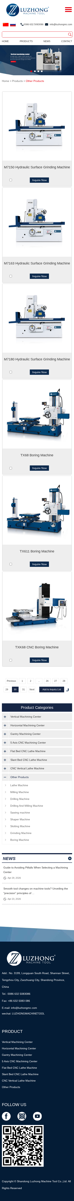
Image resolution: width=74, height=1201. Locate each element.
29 (7, 689)
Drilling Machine (19, 798)
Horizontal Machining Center (27, 725)
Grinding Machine (20, 833)
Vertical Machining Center (25, 716)
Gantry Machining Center (25, 733)
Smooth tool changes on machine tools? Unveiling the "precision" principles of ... (35, 891)
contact (66, 41)
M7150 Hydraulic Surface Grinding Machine (37, 167)
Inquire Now (39, 180)
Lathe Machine (19, 785)
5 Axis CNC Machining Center (28, 742)
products (26, 41)
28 (64, 681)
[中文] (6, 25)
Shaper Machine (20, 819)
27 (55, 681)
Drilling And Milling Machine (26, 805)
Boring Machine (19, 839)
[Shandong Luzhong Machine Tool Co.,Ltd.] (37, 10)
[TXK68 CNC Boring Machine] (36, 606)
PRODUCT (12, 1031)
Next (32, 689)
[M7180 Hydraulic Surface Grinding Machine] (36, 318)
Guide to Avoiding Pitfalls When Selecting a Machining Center (35, 870)
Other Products (35, 80)
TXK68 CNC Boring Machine (37, 647)
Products (17, 80)
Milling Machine (19, 792)
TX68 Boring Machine (36, 455)
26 (47, 681)
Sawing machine (20, 812)
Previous (11, 681)
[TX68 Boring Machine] (36, 414)
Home (5, 41)
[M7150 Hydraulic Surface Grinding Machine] (36, 126)
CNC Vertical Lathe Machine (27, 768)
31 (23, 689)
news (46, 41)
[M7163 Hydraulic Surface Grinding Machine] (36, 222)
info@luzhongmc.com (61, 24)
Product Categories (37, 707)
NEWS (9, 858)
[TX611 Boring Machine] (36, 510)
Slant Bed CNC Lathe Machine (28, 759)
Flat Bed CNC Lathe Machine (28, 751)
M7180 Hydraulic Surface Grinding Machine (37, 359)
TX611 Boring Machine (37, 551)
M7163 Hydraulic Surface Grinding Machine (37, 263)
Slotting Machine (20, 826)
